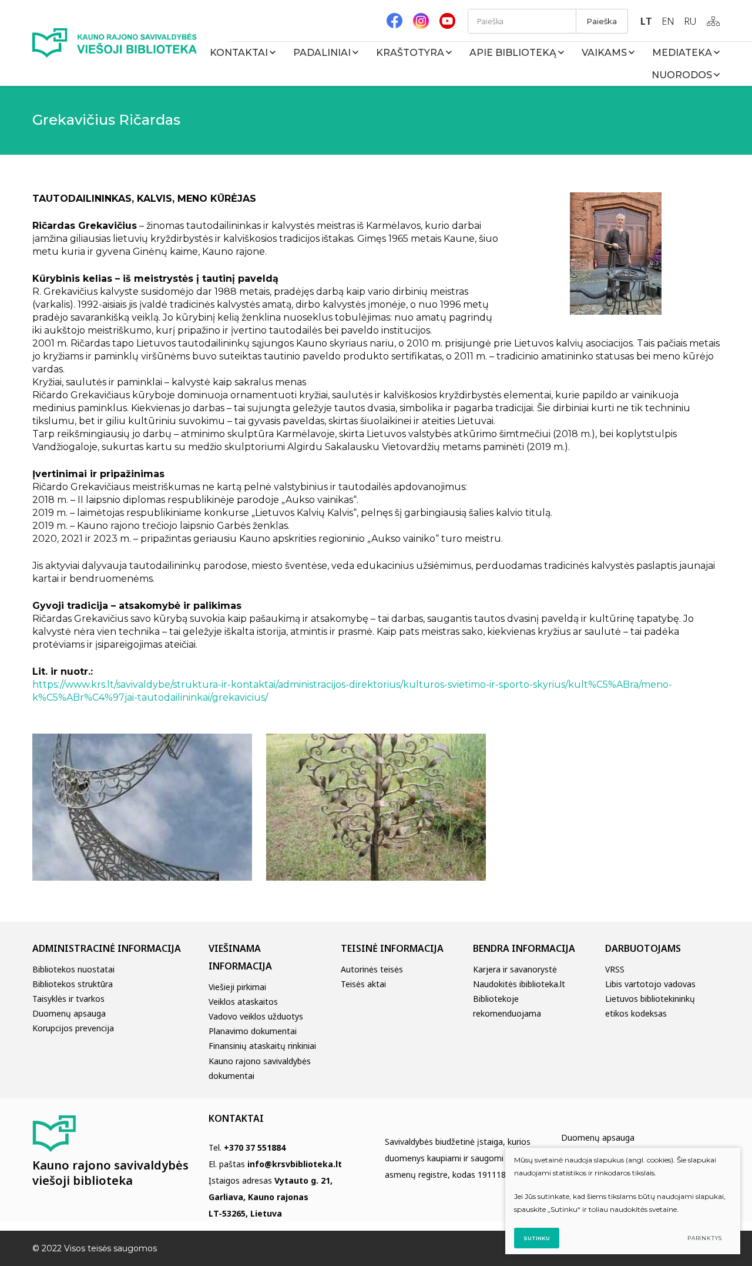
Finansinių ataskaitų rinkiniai (262, 1045)
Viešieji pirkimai (237, 986)
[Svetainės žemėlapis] (713, 21)
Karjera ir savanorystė (515, 969)
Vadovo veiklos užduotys (256, 1016)
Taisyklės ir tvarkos (68, 998)
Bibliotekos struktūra (72, 984)
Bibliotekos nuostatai (73, 969)
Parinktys (704, 1238)
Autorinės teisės (372, 969)
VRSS (615, 969)
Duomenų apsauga (69, 1013)
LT (646, 21)
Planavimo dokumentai (253, 1031)
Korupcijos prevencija (73, 1028)
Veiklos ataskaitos (243, 1001)
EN (668, 21)
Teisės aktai (363, 984)
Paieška (602, 21)
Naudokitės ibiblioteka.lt (519, 984)
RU (690, 21)
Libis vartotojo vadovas (650, 984)
